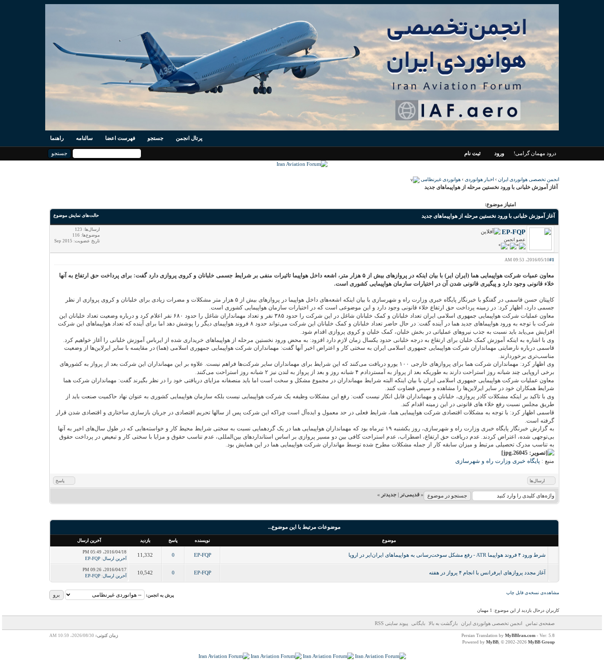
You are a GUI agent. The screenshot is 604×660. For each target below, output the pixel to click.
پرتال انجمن (189, 138)
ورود (499, 153)
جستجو (156, 138)
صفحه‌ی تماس (540, 623)
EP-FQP (514, 231)
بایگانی (418, 623)
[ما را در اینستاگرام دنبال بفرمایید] (328, 656)
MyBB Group (541, 641)
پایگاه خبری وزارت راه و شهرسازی (497, 461)
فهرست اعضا (120, 138)
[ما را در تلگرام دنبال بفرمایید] (302, 164)
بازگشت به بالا (443, 623)
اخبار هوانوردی (479, 179)
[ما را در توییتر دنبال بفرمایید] (223, 656)
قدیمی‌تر (410, 494)
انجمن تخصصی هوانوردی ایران (528, 179)
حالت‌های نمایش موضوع (76, 215)
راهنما (57, 138)
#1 (551, 259)
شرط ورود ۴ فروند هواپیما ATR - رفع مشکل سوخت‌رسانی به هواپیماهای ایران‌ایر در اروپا (447, 555)
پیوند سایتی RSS (391, 623)
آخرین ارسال (115, 558)
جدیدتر (389, 494)
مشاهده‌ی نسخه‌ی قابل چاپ (532, 592)
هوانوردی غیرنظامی (441, 179)
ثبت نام (472, 153)
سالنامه (84, 138)
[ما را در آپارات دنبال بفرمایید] (276, 656)
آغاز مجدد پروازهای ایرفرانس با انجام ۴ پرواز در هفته (487, 572)
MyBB (492, 641)
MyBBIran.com (520, 635)
